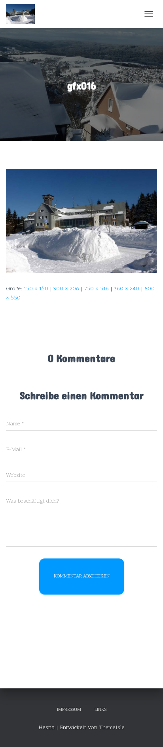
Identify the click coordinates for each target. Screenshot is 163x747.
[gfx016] (81, 221)
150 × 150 (36, 289)
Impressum (69, 710)
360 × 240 (126, 289)
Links (100, 710)
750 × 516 (96, 289)
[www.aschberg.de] (23, 14)
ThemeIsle (112, 728)
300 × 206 (66, 289)
